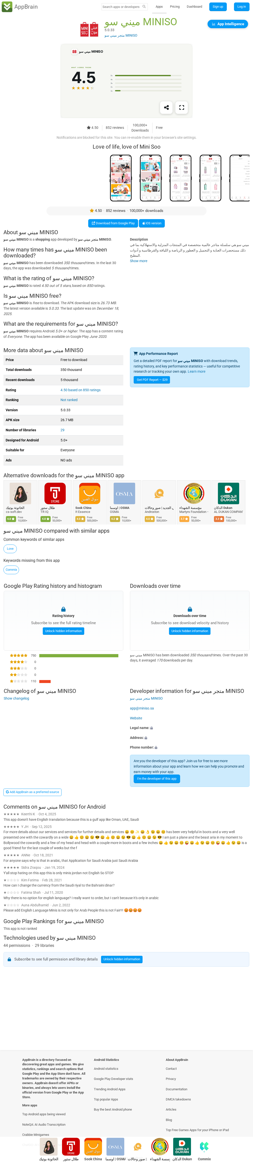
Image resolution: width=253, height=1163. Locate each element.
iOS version (153, 223)
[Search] (144, 6)
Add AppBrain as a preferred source (34, 792)
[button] (190, 728)
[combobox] (121, 6)
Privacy (171, 1079)
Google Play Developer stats (113, 1079)
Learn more (196, 371)
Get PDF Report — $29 (152, 380)
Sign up (218, 6)
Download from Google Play (115, 223)
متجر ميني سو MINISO (146, 698)
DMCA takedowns (178, 1099)
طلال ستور (48, 508)
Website (136, 718)
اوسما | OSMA (120, 508)
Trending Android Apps (110, 1089)
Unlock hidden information (63, 631)
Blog (169, 1120)
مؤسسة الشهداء (190, 508)
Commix (11, 569)
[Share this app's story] (166, 107)
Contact (171, 1069)
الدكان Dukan (223, 508)
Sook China (83, 508)
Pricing (175, 6)
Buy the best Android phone (113, 1109)
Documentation (176, 1089)
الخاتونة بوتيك (15, 508)
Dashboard (194, 6)
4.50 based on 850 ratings (81, 390)
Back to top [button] (242, 1122)
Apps (159, 6)
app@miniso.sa (142, 708)
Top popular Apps (106, 1099)
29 (62, 430)
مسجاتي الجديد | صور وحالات (159, 508)
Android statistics (106, 1069)
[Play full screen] (181, 107)
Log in (241, 6)
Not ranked (69, 400)
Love (10, 548)
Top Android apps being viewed (43, 1114)
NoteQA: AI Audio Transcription (43, 1124)
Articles (171, 1109)
